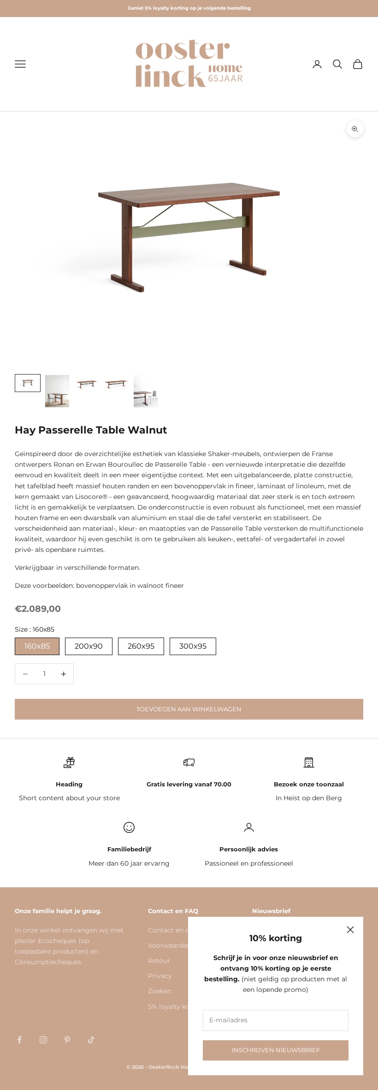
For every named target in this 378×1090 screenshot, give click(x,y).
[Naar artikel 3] (87, 383)
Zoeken (159, 991)
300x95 (193, 646)
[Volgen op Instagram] (43, 1039)
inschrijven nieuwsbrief (276, 1050)
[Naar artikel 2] (57, 391)
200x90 (89, 646)
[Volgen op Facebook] (19, 1039)
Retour (159, 960)
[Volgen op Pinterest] (67, 1039)
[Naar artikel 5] (146, 391)
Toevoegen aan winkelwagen (189, 709)
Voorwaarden (169, 945)
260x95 (141, 646)
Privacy (160, 976)
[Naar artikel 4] (116, 383)
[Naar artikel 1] (28, 383)
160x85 (37, 646)
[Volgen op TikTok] (91, 1039)
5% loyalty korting (177, 1006)
